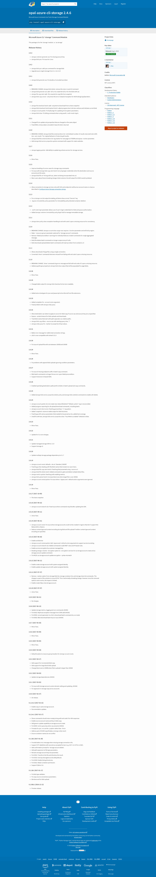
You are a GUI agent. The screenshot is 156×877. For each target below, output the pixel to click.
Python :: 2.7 (111, 115)
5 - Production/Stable (113, 92)
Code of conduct (111, 816)
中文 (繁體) (97, 859)
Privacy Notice (111, 819)
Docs (100, 4)
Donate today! (78, 837)
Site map (78, 847)
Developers (110, 98)
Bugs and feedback (89, 812)
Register (123, 4)
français (50, 859)
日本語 (55, 859)
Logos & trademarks (67, 819)
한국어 (120, 859)
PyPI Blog (66, 812)
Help (95, 4)
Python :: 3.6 (111, 123)
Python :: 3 (110, 117)
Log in (116, 4)
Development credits (88, 821)
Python (109, 111)
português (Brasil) (63, 859)
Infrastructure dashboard (66, 814)
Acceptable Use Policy (111, 821)
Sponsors (108, 4)
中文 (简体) (90, 859)
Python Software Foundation (77, 842)
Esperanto (114, 859)
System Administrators (114, 100)
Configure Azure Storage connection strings (52, 189)
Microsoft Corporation (116, 75)
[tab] (35, 30)
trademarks (95, 841)
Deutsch (83, 859)
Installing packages (43, 812)
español (44, 859)
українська (71, 859)
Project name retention (43, 819)
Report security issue (112, 814)
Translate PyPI (88, 816)
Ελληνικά (78, 859)
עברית (108, 859)
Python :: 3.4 (111, 119)
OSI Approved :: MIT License (115, 105)
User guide (43, 816)
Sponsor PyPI (89, 819)
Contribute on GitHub (88, 814)
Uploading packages (43, 814)
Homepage (110, 40)
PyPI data (108, 48)
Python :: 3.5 (111, 121)
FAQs (44, 821)
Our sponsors (67, 821)
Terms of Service (111, 812)
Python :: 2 (110, 113)
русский (104, 859)
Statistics (67, 816)
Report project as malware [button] (116, 128)
